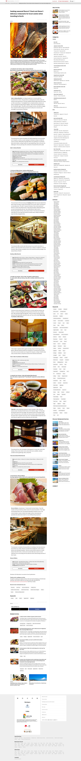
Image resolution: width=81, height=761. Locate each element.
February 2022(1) (57, 257)
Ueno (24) (55, 136)
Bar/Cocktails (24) (57, 43)
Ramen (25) (56, 88)
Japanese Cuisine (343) (58, 56)
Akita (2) (68, 172)
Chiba (32, 743)
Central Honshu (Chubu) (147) (59, 176)
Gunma (25, 743)
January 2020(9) (57, 275)
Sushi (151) (67, 49)
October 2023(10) (57, 243)
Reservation (36, 164)
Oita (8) (55, 194)
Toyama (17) (60, 181)
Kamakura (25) (56, 150)
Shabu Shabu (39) (57, 49)
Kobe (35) (65, 119)
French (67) (56, 76)
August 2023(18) (57, 245)
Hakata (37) (61, 193)
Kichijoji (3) (63, 139)
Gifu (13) (64, 181)
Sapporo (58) (56, 165)
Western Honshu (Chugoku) (58, 737)
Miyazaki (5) (65, 194)
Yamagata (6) (56, 172)
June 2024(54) (56, 233)
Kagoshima (20, 754)
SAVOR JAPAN (7, 3)
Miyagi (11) (61, 172)
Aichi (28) (61, 183)
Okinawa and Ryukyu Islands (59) (60, 159)
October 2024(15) (57, 228)
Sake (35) (55, 103)
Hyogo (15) (66, 125)
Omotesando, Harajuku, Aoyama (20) (60, 143)
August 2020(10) (57, 266)
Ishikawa (43, 744)
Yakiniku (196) (56, 80)
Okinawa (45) (56, 161)
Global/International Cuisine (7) (60, 98)
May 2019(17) (56, 282)
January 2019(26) (57, 287)
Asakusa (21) (66, 132)
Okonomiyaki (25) (66, 47)
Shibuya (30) (56, 132)
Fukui (46, 744)
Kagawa (40, 745)
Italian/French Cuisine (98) (59, 75)
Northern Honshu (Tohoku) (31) (60, 169)
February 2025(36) (57, 223)
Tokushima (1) (56, 114)
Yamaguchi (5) (62, 187)
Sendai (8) (55, 170)
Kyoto (44, 743)
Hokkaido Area (33, 737)
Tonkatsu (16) (62, 52)
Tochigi (22, 743)
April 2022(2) (56, 254)
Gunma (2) (56, 157)
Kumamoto (60, 745)
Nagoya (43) (56, 180)
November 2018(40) (57, 290)
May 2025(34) (56, 220)
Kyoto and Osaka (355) (58, 118)
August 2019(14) (57, 279)
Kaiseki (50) (56, 47)
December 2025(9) (57, 211)
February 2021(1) (57, 261)
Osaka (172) (56, 119)
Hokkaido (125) (56, 163)
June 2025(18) (56, 218)
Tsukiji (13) (60, 134)
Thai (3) (59, 95)
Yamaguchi (31, 745)
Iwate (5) (65, 172)
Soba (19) (62, 49)
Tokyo (15, 743)
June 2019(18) (56, 281)
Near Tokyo (20, 737)
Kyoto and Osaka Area (27, 737)
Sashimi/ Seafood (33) (58, 58)
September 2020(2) (57, 265)
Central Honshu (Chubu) (49, 737)
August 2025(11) (57, 216)
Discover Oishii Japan (14, 3)
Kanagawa (35, 743)
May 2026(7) (56, 205)
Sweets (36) (56, 92)
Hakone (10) (68, 150)
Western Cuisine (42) (58, 69)
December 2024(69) (57, 226)
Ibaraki (19, 743)
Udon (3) (67, 63)
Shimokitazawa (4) (57, 139)
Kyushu (19, 739)
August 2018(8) (56, 293)
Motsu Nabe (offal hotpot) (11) (59, 59)
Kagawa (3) (62, 114)
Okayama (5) (60, 189)
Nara (53, 743)
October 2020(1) (57, 264)
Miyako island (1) (66, 161)
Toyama (39, 744)
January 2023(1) (57, 253)
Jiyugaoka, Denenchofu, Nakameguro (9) (61, 137)
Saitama (28, 743)
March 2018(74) (56, 300)
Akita (24, 744)
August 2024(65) (57, 231)
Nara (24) (62, 123)
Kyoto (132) (61, 119)
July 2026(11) (56, 203)
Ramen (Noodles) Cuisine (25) (59, 86)
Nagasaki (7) (56, 196)
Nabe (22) (60, 47)
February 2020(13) (57, 274)
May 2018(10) (56, 297)
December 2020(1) (57, 263)
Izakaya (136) (56, 67)
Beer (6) (63, 103)
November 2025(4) (57, 212)
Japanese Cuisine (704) (58, 45)
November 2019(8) (57, 277)
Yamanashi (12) (61, 180)
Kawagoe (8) (65, 152)
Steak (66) (67, 80)
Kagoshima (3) (59, 194)
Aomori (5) (65, 170)
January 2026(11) (57, 210)
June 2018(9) (56, 296)
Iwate (19, 744)
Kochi (46, 745)
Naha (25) (61, 161)
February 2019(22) (57, 286)
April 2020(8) (56, 271)
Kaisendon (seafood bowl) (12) (59, 63)
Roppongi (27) (65, 130)
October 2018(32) (57, 291)
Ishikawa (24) (56, 183)
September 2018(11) (57, 292)
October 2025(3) (57, 214)
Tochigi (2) (62, 155)
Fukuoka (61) (56, 193)
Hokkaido (60, 743)
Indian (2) (55, 95)
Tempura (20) (56, 51)
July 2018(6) (56, 295)
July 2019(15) (56, 280)
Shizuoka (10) (64, 154)
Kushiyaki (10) (68, 52)
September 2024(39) (57, 230)
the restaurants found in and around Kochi (19, 581)
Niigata (36, 744)
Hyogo (50, 743)
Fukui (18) (55, 181)
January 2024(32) (57, 239)
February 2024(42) (57, 238)
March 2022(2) (56, 255)
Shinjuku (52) (61, 132)
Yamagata (27, 744)
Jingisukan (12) (62, 80)
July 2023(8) (56, 247)
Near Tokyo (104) (57, 149)
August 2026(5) (56, 201)
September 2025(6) (57, 215)
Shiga (41, 743)
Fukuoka (49, 745)
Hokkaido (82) (61, 165)
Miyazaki (16, 754)
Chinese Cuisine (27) (58, 82)
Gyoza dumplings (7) (62, 84)
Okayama (22, 745)
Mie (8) (62, 125)
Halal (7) (55, 99)
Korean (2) (63, 95)
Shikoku (16, 739)
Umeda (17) (64, 121)
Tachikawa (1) (56, 141)
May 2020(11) (56, 270)
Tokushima (35, 745)
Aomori (16, 744)
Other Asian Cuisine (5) (58, 94)
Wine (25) (59, 103)
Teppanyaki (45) (62, 51)
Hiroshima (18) (56, 187)
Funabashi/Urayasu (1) (58, 152)
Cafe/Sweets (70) (57, 90)
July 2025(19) (56, 217)
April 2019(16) (56, 284)
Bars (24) (55, 42)
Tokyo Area (16, 737)
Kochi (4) (55, 115)
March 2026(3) (56, 207)
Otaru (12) (55, 167)
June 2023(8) (56, 248)
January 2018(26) (57, 302)
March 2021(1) (56, 260)
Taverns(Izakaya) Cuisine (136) (60, 65)
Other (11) (56, 105)
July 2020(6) (56, 268)
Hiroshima (27, 745)
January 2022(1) (57, 258)
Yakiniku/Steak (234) (58, 79)
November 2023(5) (57, 242)
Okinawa (24, 754)
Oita (63, 745)
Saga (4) (69, 194)
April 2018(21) (56, 298)
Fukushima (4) (56, 174)
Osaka (47, 743)
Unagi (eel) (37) (65, 58)
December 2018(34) (57, 288)
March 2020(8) (56, 273)
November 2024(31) (57, 227)
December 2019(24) (57, 276)
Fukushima (32, 744)
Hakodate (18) (67, 165)
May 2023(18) (56, 249)
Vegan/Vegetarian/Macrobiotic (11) (60, 107)
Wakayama (56, 743)
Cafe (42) (60, 92)
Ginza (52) (60, 130)
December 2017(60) (57, 303)
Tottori (16, 745)
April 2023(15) (56, 250)
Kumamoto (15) (67, 193)
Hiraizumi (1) (60, 170)
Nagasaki (55, 745)
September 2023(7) (57, 244)
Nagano (54, 744)
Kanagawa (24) (56, 155)
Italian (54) (60, 76)
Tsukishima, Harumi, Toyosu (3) (64, 146)
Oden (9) (66, 61)
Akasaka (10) (67, 144)
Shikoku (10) (56, 112)
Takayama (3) (60, 178)
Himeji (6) (66, 123)
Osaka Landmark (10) (58, 121)
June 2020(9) (56, 269)
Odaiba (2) (55, 146)
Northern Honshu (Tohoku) (41, 737)
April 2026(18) (56, 206)
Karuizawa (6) (67, 180)
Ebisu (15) (55, 134)
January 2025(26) (57, 225)
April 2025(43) (56, 221)
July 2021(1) (56, 259)
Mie (38, 743)
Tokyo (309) (56, 130)
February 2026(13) (57, 209)
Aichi (63, 744)
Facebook (37, 609)
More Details (20, 164)
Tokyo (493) (56, 129)
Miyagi (22, 744)
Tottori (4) (56, 189)
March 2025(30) (56, 222)
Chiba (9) (55, 154)
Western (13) (56, 71)
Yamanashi (49, 744)
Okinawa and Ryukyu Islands (25, 739)
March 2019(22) (56, 285)
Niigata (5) (65, 183)
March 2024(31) (56, 237)
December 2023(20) (57, 241)
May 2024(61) (56, 234)
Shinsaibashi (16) (57, 125)
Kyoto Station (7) (57, 123)
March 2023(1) (56, 252)
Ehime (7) (66, 114)
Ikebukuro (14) (66, 136)
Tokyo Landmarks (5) (66, 134)
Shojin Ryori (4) (56, 52)
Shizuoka (59, 744)
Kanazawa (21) (66, 178)
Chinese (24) (56, 84)
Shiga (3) (55, 126)
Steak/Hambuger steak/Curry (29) (60, 72)
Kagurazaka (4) (61, 144)
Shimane (19, 745)
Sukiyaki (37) (61, 54)
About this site (55, 1)
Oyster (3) (64, 56)
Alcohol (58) (56, 102)
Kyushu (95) (56, 191)
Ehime (43, 745)
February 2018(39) (57, 301)
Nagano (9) (56, 178)
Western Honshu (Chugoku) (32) (60, 185)
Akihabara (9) (60, 136)
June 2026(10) (56, 204)
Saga (52, 745)
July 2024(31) (56, 232)
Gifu (56, 744)
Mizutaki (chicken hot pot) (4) (59, 61)
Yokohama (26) (62, 150)
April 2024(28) (56, 236)
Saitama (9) (60, 154)
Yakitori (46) (56, 54)
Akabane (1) (56, 144)
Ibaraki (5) (66, 155)
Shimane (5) (68, 187)
